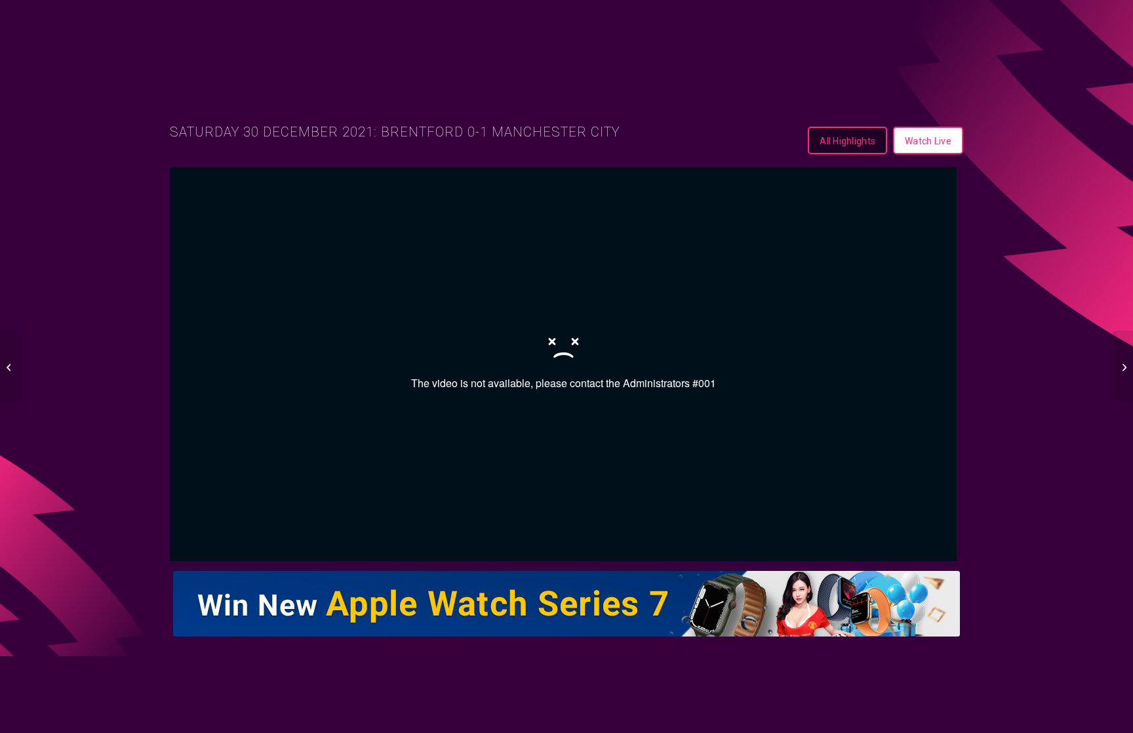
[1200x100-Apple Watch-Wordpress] (566, 604)
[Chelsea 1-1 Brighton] (10, 367)
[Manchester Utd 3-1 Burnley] (1123, 367)
